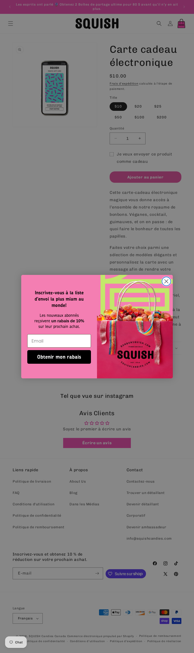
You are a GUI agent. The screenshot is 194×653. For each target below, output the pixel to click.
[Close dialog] (166, 281)
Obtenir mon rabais (59, 356)
